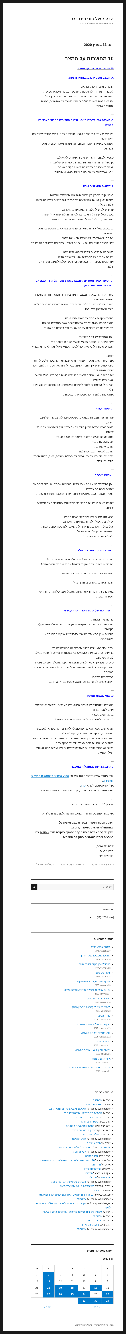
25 (72, 1294)
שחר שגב (105, 1177)
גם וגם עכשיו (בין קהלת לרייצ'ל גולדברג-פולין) (87, 990)
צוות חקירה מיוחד (90, 1224)
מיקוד (72, 864)
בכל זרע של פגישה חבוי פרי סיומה (68, 1182)
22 (107, 1294)
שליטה (48, 864)
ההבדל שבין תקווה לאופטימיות (94, 964)
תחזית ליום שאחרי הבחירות (80, 1126)
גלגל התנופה (79, 1151)
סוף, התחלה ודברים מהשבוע (95, 1033)
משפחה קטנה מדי (89, 1121)
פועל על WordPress (83, 1325)
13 (48, 1281)
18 (72, 1288)
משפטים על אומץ (94, 1104)
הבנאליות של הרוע (92, 1134)
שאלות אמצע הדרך (100, 947)
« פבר (97, 1307)
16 (95, 1288)
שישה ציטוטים (103, 972)
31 (84, 1300)
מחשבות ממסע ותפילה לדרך (95, 955)
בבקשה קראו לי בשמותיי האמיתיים (92, 1024)
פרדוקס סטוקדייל (92, 1169)
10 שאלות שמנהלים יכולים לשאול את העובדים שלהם (67, 1160)
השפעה (79, 864)
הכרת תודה (88, 864)
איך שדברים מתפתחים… (85, 1117)
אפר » (47, 1307)
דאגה (96, 864)
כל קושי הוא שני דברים (82, 1130)
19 (60, 1288)
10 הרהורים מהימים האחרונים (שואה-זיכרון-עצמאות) (66, 1194)
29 (107, 1300)
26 (60, 1294)
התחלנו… (96, 1164)
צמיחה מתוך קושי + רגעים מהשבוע (92, 1050)
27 (48, 1294)
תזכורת (97, 1190)
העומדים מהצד (102, 1041)
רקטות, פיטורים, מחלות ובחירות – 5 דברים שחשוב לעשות (72, 1212)
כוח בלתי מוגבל (94, 1220)
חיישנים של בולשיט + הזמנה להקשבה (67, 1108)
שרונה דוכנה (104, 1147)
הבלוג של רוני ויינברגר (92, 18)
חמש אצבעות (79, 1139)
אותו (83, 785)
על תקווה (97, 1100)
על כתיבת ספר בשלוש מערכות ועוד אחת (89, 1067)
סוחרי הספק (104, 1015)
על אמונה (81, 1199)
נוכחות (66, 864)
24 (84, 1294)
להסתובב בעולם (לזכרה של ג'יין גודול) (91, 1007)
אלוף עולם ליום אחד (100, 1058)
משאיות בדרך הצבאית (98, 998)
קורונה (54, 864)
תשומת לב (39, 864)
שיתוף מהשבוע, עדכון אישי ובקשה (93, 981)
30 (95, 1300)
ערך (60, 864)
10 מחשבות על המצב (89, 58)
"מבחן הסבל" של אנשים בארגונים (76, 1147)
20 (48, 1288)
